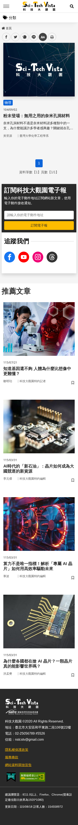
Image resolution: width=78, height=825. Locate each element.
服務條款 (11, 757)
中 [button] (43, 37)
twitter (15, 37)
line (32, 37)
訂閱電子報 (39, 225)
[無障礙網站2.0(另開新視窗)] (32, 777)
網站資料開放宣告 (18, 765)
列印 (52, 37)
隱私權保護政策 (16, 749)
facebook (6, 37)
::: (3, 27)
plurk (24, 37)
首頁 (9, 28)
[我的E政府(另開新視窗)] (11, 777)
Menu (6, 6)
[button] (72, 6)
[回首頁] (39, 6)
